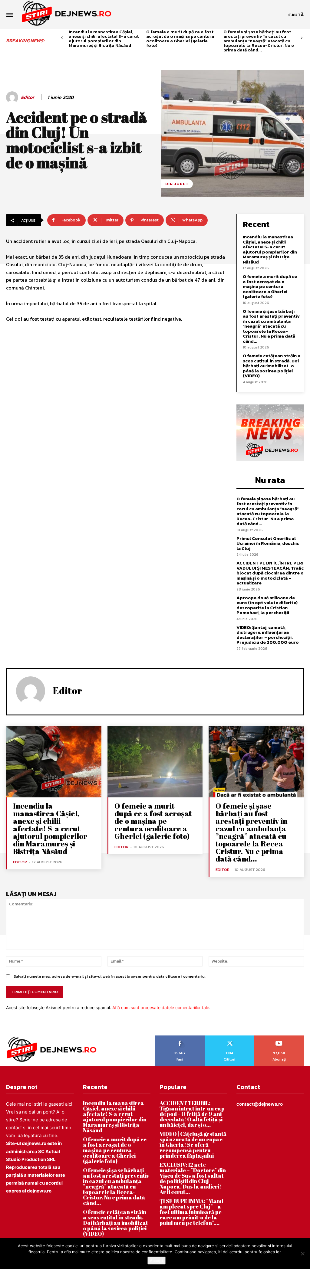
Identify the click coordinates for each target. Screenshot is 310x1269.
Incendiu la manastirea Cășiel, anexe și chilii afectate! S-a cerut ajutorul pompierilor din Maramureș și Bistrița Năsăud (104, 38)
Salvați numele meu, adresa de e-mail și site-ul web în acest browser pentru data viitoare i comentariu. (110, 976)
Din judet (177, 184)
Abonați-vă (279, 1037)
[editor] (13, 97)
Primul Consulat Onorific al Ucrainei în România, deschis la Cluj (267, 543)
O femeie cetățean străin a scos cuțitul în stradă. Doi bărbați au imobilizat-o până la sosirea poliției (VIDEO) (271, 365)
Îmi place (180, 1037)
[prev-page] (62, 38)
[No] (302, 1254)
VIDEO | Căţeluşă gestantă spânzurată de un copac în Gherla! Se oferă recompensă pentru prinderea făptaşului (193, 1144)
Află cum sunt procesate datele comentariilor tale (160, 1007)
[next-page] (301, 38)
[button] (296, 15)
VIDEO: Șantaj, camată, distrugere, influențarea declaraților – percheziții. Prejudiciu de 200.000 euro (267, 635)
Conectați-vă (229, 1037)
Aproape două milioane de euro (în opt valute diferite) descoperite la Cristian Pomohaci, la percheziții (267, 605)
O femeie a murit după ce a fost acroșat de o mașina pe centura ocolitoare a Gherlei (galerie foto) (180, 38)
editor (27, 97)
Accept (156, 1260)
